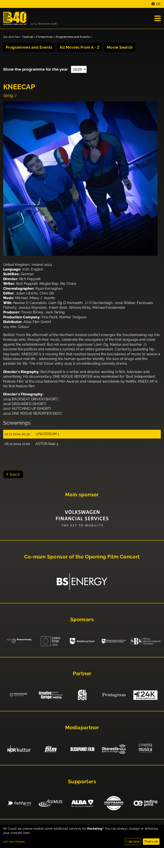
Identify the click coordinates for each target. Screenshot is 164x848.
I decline (133, 842)
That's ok (151, 842)
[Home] (30, 18)
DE (158, 4)
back (15, 474)
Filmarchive (44, 36)
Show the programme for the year (36, 69)
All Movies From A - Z (79, 47)
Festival (27, 36)
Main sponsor (82, 495)
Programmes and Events (72, 36)
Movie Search (120, 47)
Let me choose (14, 841)
